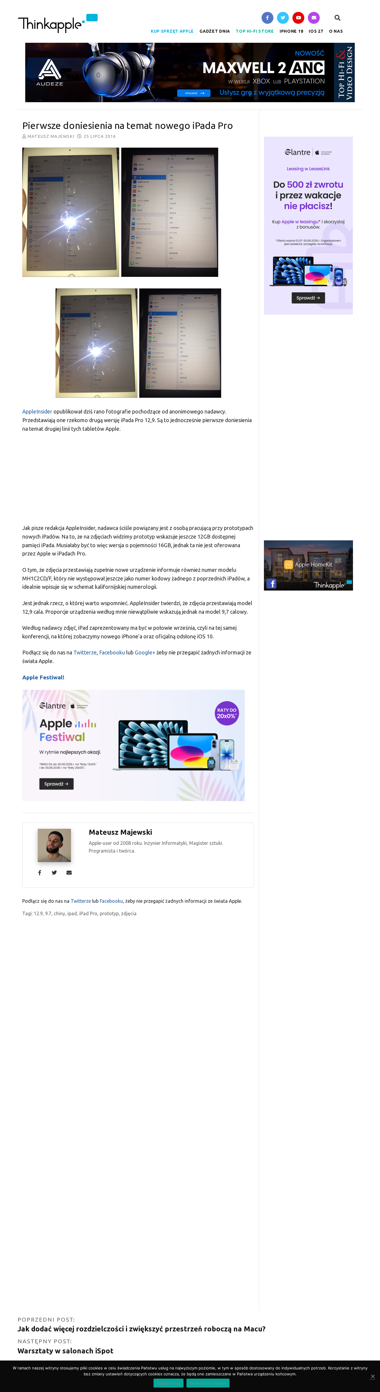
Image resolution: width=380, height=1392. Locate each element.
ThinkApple (58, 23)
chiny (59, 913)
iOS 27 (316, 31)
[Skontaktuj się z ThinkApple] (314, 18)
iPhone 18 (291, 31)
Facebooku (112, 652)
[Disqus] (138, 1079)
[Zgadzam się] (373, 1376)
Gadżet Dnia (215, 31)
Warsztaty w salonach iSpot (65, 1351)
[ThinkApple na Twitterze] (283, 18)
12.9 (38, 913)
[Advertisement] (138, 482)
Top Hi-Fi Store (255, 31)
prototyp (109, 913)
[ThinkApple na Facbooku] (267, 18)
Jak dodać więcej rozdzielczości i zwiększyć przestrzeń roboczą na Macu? (141, 1329)
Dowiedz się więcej (208, 1383)
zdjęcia (129, 913)
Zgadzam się (168, 1383)
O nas (336, 31)
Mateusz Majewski (51, 136)
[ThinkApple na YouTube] (298, 18)
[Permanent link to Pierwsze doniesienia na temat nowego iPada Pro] (138, 213)
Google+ (145, 652)
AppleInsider (37, 411)
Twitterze (85, 652)
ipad (72, 913)
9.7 (48, 913)
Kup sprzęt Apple (172, 31)
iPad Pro (88, 913)
